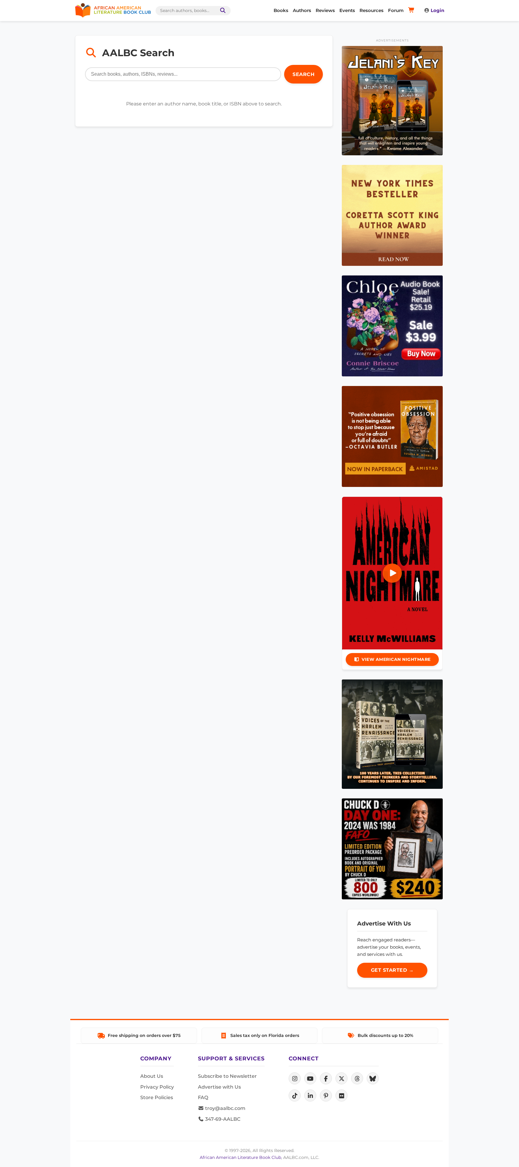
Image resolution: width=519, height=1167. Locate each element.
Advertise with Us (219, 1087)
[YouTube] (310, 1078)
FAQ (203, 1097)
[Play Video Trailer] (392, 573)
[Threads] (357, 1078)
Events (347, 10)
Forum (396, 10)
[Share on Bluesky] (373, 1078)
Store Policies (156, 1097)
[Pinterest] (326, 1096)
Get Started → (392, 970)
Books (281, 10)
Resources (372, 10)
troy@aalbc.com (224, 1108)
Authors (302, 10)
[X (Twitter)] (341, 1078)
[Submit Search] (221, 11)
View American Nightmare (396, 659)
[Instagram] (295, 1078)
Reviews (325, 10)
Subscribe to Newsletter (227, 1076)
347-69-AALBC (222, 1119)
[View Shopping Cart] (412, 10)
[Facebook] (326, 1078)
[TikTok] (295, 1096)
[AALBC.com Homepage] (113, 10)
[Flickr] (341, 1096)
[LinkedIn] (310, 1096)
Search (303, 74)
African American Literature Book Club (240, 1157)
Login (437, 10)
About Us (151, 1076)
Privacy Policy (157, 1087)
